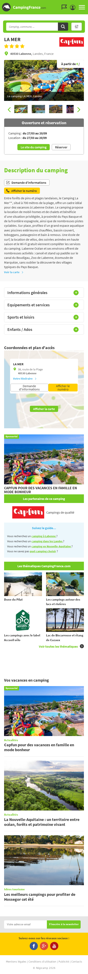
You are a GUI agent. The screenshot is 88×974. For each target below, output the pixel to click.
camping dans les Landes (47, 541)
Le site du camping (33, 147)
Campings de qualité (60, 512)
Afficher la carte (44, 409)
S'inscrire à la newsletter (64, 924)
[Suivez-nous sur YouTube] (54, 946)
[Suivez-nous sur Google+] (44, 946)
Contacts (76, 961)
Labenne (31, 373)
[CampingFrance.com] (44, 7)
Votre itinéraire (23, 378)
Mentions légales (16, 961)
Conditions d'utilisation (42, 961)
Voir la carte (11, 272)
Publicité (64, 961)
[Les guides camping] (65, 7)
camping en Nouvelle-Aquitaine (51, 546)
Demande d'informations (28, 182)
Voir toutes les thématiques (58, 646)
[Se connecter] (74, 8)
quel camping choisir (43, 551)
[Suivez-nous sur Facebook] (34, 946)
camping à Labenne (44, 536)
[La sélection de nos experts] (71, 47)
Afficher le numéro (63, 387)
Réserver (61, 147)
